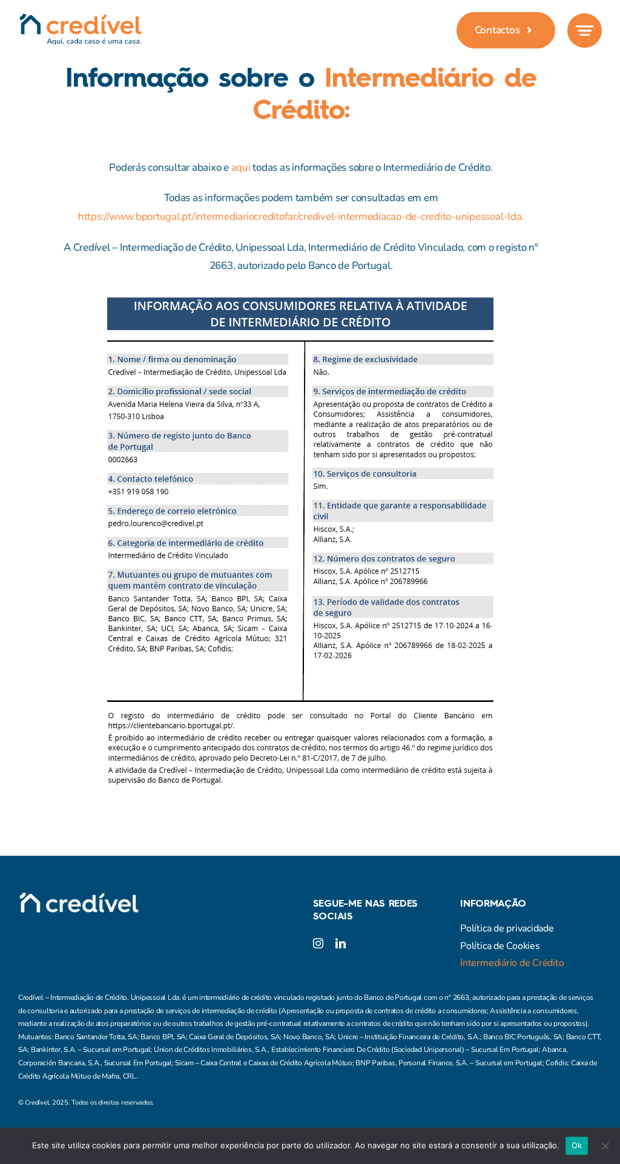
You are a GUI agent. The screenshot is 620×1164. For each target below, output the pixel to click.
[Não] (605, 1146)
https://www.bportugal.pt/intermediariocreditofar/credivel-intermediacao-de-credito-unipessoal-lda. (301, 216)
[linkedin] (340, 943)
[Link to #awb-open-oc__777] (584, 30)
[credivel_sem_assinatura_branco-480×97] (78, 897)
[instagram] (66, 921)
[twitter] (45, 921)
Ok (577, 1145)
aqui (241, 167)
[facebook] (23, 921)
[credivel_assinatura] (80, 18)
